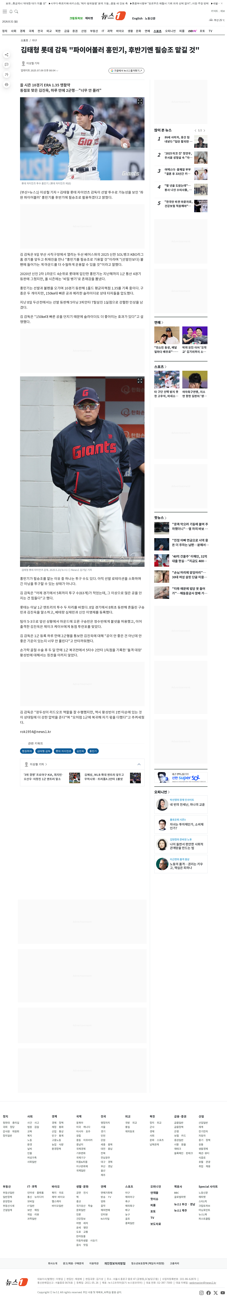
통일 (127, 1127)
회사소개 (52, 1263)
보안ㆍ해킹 (33, 1210)
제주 (103, 1175)
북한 (152, 1116)
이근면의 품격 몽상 (179, 859)
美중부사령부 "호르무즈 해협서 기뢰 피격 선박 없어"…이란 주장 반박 (145, 3)
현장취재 (27, 750)
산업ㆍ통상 (57, 1131)
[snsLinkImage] (201, 1292)
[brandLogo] (114, 15)
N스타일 (105, 1218)
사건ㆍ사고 (33, 1122)
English (137, 18)
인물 (29, 1153)
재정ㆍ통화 (57, 1127)
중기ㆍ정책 (204, 1140)
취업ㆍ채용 (204, 1166)
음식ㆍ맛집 (82, 1245)
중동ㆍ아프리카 (84, 1140)
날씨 (29, 1148)
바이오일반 (57, 1205)
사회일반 (32, 1162)
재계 (201, 1127)
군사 (152, 1127)
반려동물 (80, 1236)
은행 (176, 1131)
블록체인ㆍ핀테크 (183, 1153)
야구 (127, 1192)
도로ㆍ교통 (82, 1232)
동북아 (79, 1122)
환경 (29, 1144)
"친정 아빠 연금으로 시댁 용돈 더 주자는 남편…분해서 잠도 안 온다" (190, 545)
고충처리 (174, 1263)
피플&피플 (81, 1162)
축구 (127, 1201)
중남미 (79, 1144)
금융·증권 (180, 1116)
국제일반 (80, 1170)
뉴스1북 (203, 1214)
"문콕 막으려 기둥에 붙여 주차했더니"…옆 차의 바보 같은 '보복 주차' (190, 529)
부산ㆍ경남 (106, 1166)
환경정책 (56, 1148)
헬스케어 (56, 1201)
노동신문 (150, 18)
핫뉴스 (159, 517)
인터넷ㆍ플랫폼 (35, 1192)
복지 (29, 1135)
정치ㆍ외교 (155, 1122)
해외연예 (105, 1210)
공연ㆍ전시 (82, 1192)
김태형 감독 (43, 750)
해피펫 (89, 18)
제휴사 (178, 1187)
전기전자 (203, 1131)
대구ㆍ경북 (106, 1162)
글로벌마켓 (180, 1197)
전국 (103, 1116)
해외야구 (129, 1197)
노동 (29, 1140)
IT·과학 (32, 1187)
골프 (127, 1218)
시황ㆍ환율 (180, 1144)
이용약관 (94, 1263)
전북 (103, 1153)
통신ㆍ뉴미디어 (35, 1197)
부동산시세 (8, 1205)
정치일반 (7, 1135)
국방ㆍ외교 (131, 1122)
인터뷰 (104, 1214)
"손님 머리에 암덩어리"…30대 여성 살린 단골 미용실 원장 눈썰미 (189, 577)
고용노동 (56, 1140)
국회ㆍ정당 (9, 1127)
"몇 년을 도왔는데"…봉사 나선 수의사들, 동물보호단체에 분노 (178, 190)
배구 (127, 1210)
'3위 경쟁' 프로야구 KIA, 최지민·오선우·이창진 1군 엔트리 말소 (43, 777)
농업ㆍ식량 (57, 1144)
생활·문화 (82, 1187)
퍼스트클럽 (204, 1218)
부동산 (7, 1187)
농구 (127, 1214)
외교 (128, 1116)
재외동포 (129, 1131)
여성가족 (32, 1157)
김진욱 (80, 750)
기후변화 (80, 1153)
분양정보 (7, 1201)
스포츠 (24, 40)
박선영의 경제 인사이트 (182, 800)
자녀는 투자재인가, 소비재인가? (186, 826)
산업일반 (203, 1122)
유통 (201, 1144)
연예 (157, 322)
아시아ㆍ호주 (83, 1131)
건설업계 (7, 1210)
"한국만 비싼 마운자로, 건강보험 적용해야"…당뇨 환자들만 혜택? (179, 206)
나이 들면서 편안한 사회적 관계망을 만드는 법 (186, 846)
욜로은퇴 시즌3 (178, 819)
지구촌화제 (82, 1166)
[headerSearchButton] (16, 11)
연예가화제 (106, 1192)
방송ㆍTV (106, 1197)
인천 (103, 1135)
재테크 (177, 1148)
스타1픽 (203, 1201)
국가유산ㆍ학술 (84, 1205)
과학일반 (32, 1218)
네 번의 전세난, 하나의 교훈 (187, 805)
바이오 (56, 1187)
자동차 (202, 1135)
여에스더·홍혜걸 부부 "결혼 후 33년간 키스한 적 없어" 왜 (179, 174)
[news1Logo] (17, 1282)
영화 (103, 1201)
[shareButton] (6, 54)
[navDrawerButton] (4, 11)
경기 (103, 1131)
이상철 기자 (32, 63)
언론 (78, 1214)
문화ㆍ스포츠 (157, 1140)
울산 (103, 1170)
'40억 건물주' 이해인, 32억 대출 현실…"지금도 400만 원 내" (189, 561)
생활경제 (203, 1148)
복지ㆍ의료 (57, 1192)
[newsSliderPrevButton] (195, 131)
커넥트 (214, 11)
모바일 (30, 1201)
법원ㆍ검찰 (33, 1127)
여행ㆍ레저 (82, 1223)
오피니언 (160, 791)
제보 (222, 11)
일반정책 (7, 1197)
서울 (103, 1127)
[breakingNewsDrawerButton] (11, 11)
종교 (78, 1201)
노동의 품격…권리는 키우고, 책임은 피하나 (186, 866)
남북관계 (154, 1144)
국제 (79, 1116)
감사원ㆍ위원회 (11, 1131)
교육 (29, 1131)
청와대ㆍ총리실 (11, 1122)
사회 (30, 1116)
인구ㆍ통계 (57, 1135)
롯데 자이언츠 (63, 750)
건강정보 (80, 1218)
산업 (201, 1116)
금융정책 (178, 1127)
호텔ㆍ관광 (204, 1162)
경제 (54, 1116)
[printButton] (6, 84)
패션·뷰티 (204, 1153)
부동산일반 (8, 1192)
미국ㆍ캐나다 (83, 1127)
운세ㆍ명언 (82, 1227)
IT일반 (30, 1205)
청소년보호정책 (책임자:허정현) (147, 1263)
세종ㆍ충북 (106, 1144)
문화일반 (80, 1210)
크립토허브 (76, 18)
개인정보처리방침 (115, 1263)
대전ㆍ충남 (106, 1148)
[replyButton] (6, 64)
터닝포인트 (204, 1210)
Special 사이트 (208, 1187)
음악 (103, 1205)
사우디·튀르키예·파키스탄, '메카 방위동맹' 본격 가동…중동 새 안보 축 (63, 3)
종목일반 (129, 1223)
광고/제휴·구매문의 (73, 1263)
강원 (103, 1140)
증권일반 (178, 1140)
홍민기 (93, 750)
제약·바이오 (58, 1197)
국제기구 (80, 1157)
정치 (5, 1116)
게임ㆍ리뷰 (33, 1214)
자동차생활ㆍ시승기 (86, 1240)
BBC (176, 1192)
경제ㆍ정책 (57, 1122)
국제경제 (80, 1148)
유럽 (78, 1135)
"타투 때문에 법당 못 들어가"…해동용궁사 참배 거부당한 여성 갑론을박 (189, 593)
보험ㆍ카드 (180, 1135)
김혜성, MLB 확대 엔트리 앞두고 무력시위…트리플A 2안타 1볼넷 (104, 777)
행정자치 (105, 1122)
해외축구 (129, 1205)
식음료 (202, 1157)
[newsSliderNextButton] (204, 131)
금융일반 (178, 1122)
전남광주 (105, 1157)
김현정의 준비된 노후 (181, 839)
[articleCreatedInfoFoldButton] (57, 70)
